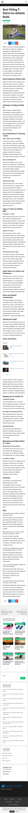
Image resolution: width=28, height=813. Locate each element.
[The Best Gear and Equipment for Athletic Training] (6, 347)
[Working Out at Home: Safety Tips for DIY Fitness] (6, 355)
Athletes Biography (8, 753)
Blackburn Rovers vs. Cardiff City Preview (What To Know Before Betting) (6, 613)
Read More (17, 811)
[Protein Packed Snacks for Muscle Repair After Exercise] (8, 656)
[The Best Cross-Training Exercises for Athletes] (6, 370)
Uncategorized (7, 760)
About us (20, 799)
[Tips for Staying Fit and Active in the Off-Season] (6, 363)
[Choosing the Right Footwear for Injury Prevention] (20, 641)
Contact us (12, 799)
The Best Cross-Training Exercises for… (16, 368)
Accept (12, 811)
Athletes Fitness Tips (6, 20)
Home (5, 799)
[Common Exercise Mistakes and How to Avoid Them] (20, 656)
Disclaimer (17, 801)
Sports (5, 758)
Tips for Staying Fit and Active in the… (16, 361)
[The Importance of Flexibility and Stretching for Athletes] (8, 626)
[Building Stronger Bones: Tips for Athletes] (8, 641)
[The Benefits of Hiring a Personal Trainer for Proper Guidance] (20, 626)
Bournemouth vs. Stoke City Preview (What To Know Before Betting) (21, 613)
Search (4, 675)
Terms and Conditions (13, 804)
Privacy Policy (9, 801)
